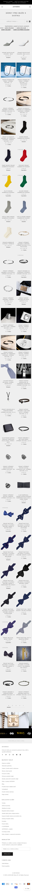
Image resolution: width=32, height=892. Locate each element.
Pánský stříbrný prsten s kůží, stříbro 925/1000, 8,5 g (8, 326)
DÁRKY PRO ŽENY (9, 28)
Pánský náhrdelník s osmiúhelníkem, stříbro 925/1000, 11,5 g (8, 411)
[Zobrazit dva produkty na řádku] (29, 21)
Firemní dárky (5, 824)
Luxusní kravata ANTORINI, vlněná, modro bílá (8, 382)
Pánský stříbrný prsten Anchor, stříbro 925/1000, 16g (8, 468)
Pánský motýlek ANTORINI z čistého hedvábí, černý (24, 582)
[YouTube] (16, 755)
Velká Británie (5, 863)
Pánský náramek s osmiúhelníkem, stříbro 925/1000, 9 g (8, 693)
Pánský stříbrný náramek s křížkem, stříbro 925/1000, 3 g (8, 110)
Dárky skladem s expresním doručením (11, 834)
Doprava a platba (6, 763)
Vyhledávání (5, 789)
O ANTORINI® (5, 826)
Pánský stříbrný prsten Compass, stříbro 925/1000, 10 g (8, 496)
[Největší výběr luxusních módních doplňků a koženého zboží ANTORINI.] (16, 7)
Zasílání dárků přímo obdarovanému (10, 813)
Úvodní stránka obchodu (8, 792)
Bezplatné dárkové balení (8, 811)
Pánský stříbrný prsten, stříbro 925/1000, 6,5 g (24, 326)
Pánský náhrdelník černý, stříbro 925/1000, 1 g (8, 81)
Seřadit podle (12, 21)
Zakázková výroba (6, 808)
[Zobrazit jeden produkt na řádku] (27, 21)
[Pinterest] (13, 755)
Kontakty (4, 821)
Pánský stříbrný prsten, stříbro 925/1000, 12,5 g (24, 354)
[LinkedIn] (20, 755)
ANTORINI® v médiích (7, 829)
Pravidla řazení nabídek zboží (9, 786)
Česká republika (5, 866)
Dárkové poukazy (6, 805)
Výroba (3, 803)
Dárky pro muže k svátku (18, 740)
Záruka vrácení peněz (7, 771)
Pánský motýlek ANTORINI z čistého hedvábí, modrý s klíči (24, 553)
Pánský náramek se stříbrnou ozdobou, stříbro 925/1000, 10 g (24, 272)
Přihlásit (7, 854)
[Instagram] (9, 755)
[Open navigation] (2, 6)
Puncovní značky (6, 773)
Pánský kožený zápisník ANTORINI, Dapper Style (23, 299)
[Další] (23, 705)
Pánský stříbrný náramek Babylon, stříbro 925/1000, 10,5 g (23, 693)
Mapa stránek (5, 794)
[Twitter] (6, 755)
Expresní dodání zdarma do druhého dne (11, 816)
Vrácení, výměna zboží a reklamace (10, 768)
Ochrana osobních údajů (8, 776)
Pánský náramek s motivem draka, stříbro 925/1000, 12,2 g (23, 439)
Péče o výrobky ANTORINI (8, 781)
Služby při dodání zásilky (8, 818)
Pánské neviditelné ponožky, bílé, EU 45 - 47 (23, 54)
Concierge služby (6, 831)
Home (9, 740)
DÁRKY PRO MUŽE (21, 28)
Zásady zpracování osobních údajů (10, 779)
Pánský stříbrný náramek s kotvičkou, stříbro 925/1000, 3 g (8, 272)
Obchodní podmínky (7, 766)
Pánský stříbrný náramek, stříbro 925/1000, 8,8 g (8, 299)
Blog (3, 784)
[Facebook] (2, 755)
